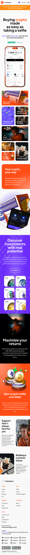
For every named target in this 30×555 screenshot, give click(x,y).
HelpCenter (5, 508)
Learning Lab (5, 519)
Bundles (4, 494)
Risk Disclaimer (4, 552)
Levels (18, 491)
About (17, 503)
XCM (3, 491)
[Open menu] (28, 2)
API (3, 496)
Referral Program (20, 494)
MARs (17, 489)
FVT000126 (5, 532)
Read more (19, 8)
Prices (3, 489)
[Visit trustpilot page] (15, 42)
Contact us (5, 503)
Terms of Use (16, 552)
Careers (18, 505)
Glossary (4, 522)
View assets (15, 270)
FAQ (3, 505)
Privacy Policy (10, 552)
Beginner (24, 2)
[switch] (19, 2)
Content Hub (5, 515)
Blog (3, 517)
